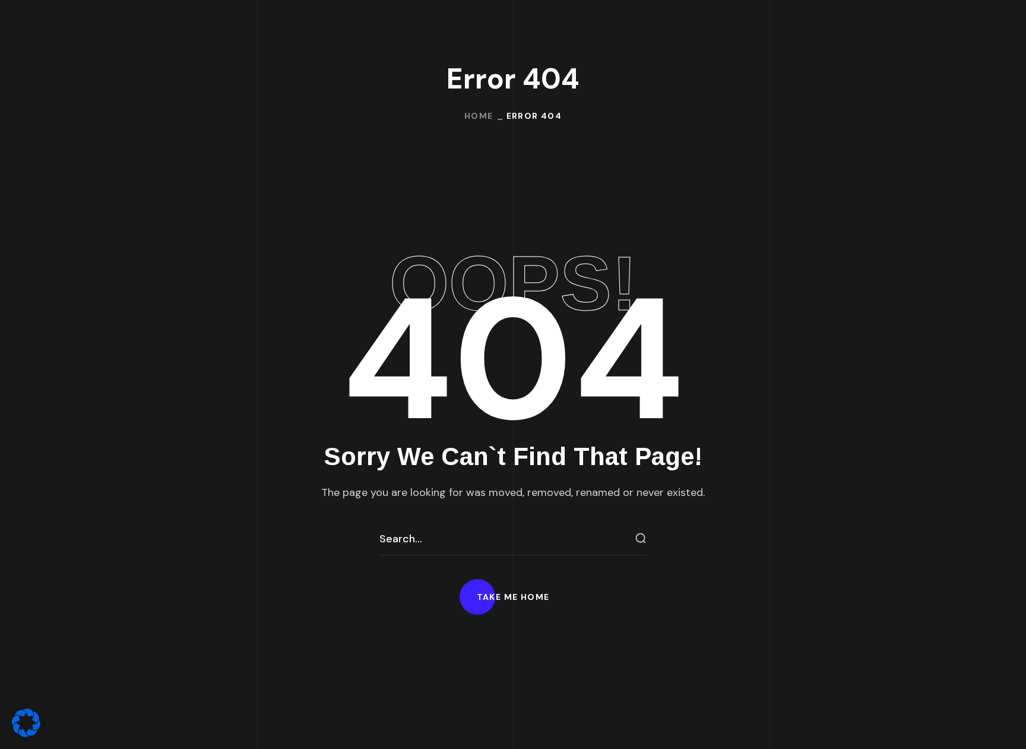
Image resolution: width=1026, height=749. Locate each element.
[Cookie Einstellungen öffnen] (26, 734)
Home (478, 115)
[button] (513, 597)
